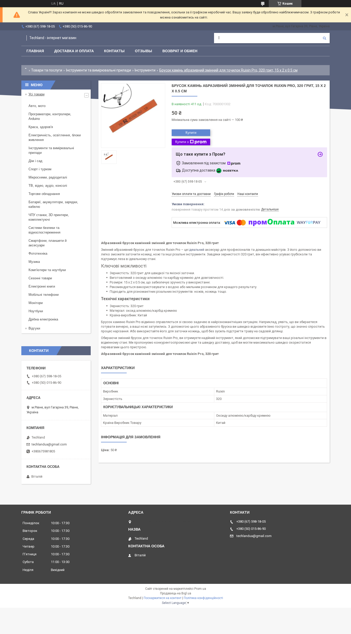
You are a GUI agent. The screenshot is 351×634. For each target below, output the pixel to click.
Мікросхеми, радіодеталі (48, 177)
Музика (34, 262)
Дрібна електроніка (43, 319)
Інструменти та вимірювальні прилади (98, 70)
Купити (191, 133)
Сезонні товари (40, 278)
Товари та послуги (46, 70)
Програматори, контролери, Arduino (50, 116)
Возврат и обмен (179, 51)
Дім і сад (35, 161)
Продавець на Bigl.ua (175, 593)
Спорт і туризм (40, 169)
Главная (35, 51)
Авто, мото (37, 106)
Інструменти (145, 70)
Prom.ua (200, 589)
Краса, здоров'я (41, 127)
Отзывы (143, 51)
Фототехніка (38, 253)
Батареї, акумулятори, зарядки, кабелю (53, 204)
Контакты (114, 51)
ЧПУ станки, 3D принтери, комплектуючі (49, 217)
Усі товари (36, 94)
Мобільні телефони (44, 295)
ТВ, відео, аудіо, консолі (48, 185)
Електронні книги (42, 286)
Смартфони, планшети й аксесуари (48, 243)
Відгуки (34, 328)
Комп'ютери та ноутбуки (47, 270)
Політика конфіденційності (203, 598)
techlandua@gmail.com (49, 444)
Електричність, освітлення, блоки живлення (55, 137)
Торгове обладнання (44, 194)
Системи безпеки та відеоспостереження (44, 230)
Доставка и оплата (74, 51)
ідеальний (196, 250)
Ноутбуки (36, 311)
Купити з (182, 142)
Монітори (36, 303)
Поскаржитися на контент (162, 598)
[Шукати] (324, 38)
